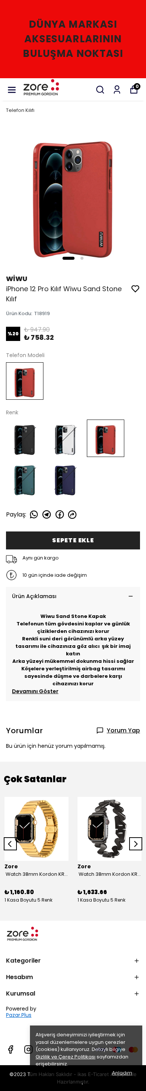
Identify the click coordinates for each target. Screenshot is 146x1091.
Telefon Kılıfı (20, 110)
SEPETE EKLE (73, 540)
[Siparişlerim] (117, 89)
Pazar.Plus (18, 1015)
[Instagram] (28, 1049)
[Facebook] (10, 1049)
